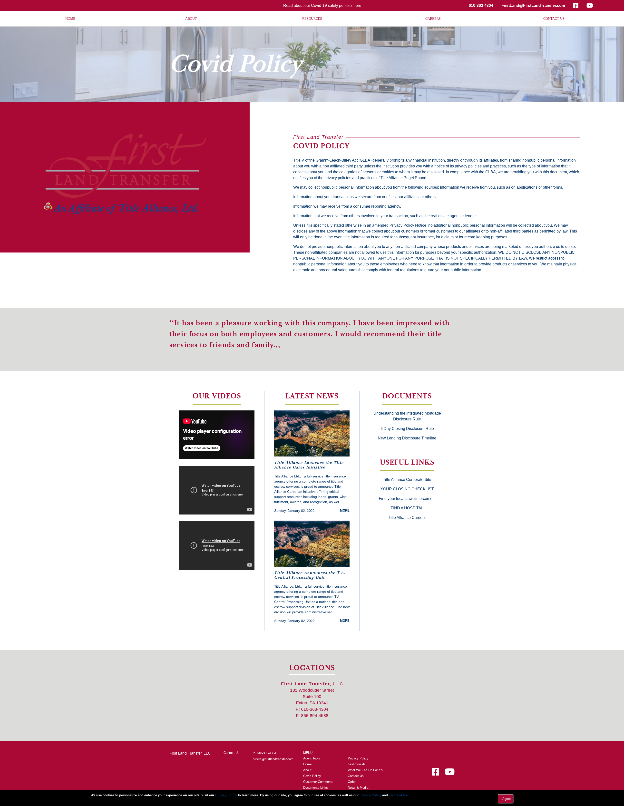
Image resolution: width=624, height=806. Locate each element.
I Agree (506, 799)
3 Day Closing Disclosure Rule (407, 429)
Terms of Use (399, 795)
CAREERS (433, 18)
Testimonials (357, 764)
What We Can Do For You (366, 770)
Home (307, 764)
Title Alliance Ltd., (287, 476)
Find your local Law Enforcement (407, 498)
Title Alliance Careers (407, 517)
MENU (307, 753)
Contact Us (231, 753)
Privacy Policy (358, 758)
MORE (345, 510)
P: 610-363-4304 (264, 753)
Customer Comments (318, 782)
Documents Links (315, 787)
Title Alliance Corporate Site (407, 479)
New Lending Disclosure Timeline (407, 438)
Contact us (554, 18)
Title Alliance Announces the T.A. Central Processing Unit (309, 575)
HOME (70, 18)
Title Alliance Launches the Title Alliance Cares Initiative (309, 465)
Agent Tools (311, 758)
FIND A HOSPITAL (407, 508)
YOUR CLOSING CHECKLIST (407, 489)
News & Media (358, 787)
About (307, 770)
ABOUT (191, 18)
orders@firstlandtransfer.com (273, 759)
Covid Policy (312, 776)
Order (352, 782)
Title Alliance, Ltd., (288, 586)
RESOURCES (312, 18)
